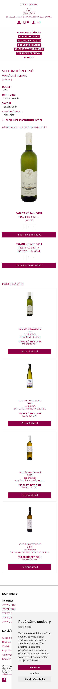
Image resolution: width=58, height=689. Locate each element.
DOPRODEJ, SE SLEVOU (29, 53)
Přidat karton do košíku (29, 265)
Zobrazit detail (30, 351)
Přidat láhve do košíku (29, 234)
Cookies (6, 659)
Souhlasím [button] (35, 667)
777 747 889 (8, 622)
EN (39, 22)
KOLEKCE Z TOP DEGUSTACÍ (29, 49)
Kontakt (29, 57)
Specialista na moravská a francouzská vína (29, 17)
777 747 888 (8, 617)
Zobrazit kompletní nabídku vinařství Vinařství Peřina (24, 127)
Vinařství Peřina (14, 75)
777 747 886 (8, 609)
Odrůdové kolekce (29, 45)
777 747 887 (8, 613)
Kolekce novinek (29, 36)
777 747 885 (31, 4)
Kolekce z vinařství (29, 41)
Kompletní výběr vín (29, 32)
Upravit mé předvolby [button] (34, 679)
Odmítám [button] (34, 673)
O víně (5, 646)
